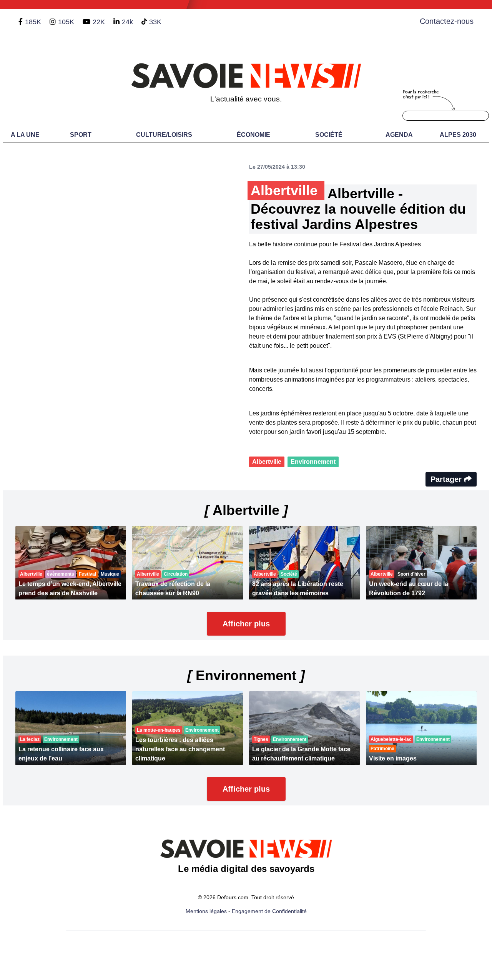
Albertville (266, 461)
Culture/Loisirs (164, 134)
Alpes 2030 (458, 134)
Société (328, 134)
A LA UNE (25, 134)
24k (127, 22)
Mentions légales (206, 911)
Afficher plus (246, 623)
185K (33, 22)
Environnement (313, 461)
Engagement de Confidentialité (269, 911)
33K (155, 22)
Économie (253, 134)
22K (99, 22)
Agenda (399, 134)
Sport (80, 134)
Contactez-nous (447, 21)
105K (66, 22)
